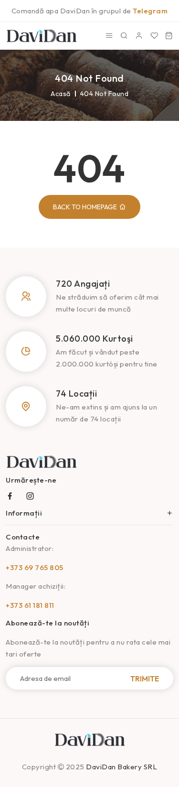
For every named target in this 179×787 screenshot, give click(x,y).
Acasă (61, 93)
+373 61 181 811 (30, 605)
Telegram (150, 10)
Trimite (144, 678)
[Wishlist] (154, 36)
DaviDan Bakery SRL (121, 766)
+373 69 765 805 (34, 567)
